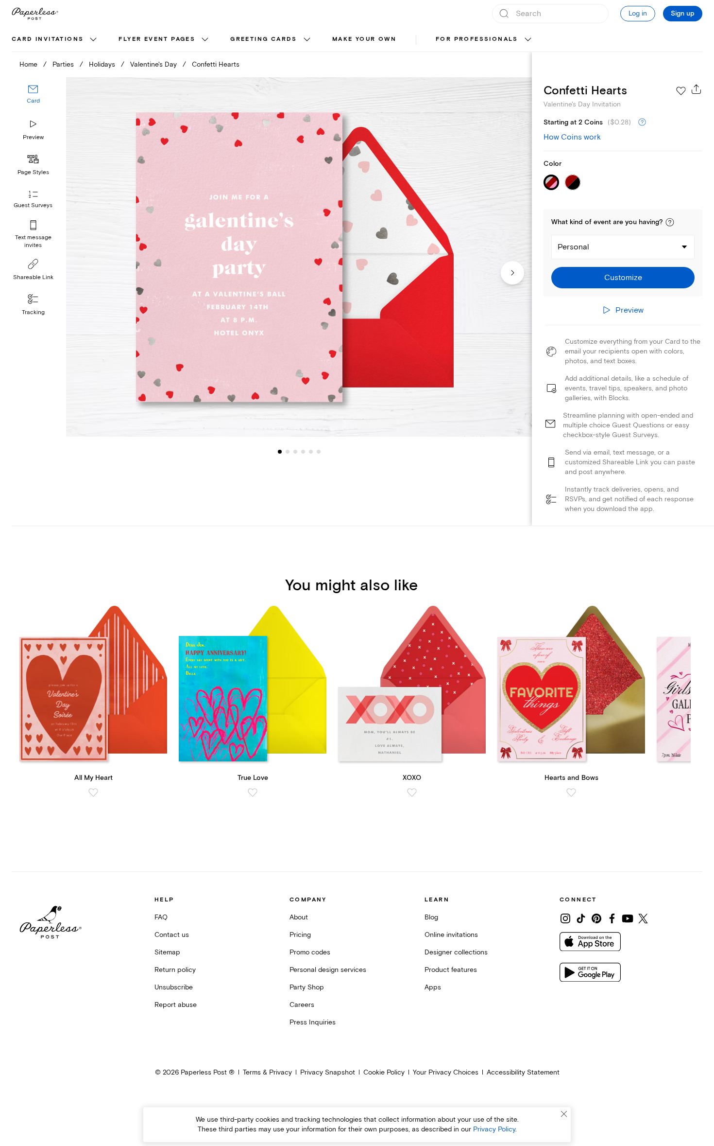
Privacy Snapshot (327, 1072)
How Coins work (572, 137)
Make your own (364, 39)
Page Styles (33, 172)
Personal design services (327, 970)
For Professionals (477, 39)
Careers (301, 1005)
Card (33, 101)
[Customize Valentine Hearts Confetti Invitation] (299, 257)
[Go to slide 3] (287, 451)
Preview (33, 137)
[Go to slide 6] (311, 451)
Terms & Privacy (267, 1072)
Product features (451, 970)
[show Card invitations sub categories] (93, 40)
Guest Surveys (33, 205)
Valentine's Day (153, 64)
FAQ (161, 917)
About (298, 917)
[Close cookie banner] (564, 1114)
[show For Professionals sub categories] (528, 40)
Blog (431, 917)
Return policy (175, 970)
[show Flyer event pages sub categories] (205, 40)
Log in (638, 13)
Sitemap (167, 952)
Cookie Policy (384, 1072)
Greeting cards (263, 39)
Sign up (683, 13)
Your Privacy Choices (445, 1072)
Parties (63, 64)
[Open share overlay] (696, 89)
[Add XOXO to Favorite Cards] (412, 792)
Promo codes (309, 952)
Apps (433, 987)
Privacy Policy (494, 1129)
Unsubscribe (173, 987)
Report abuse (175, 1005)
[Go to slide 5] (303, 451)
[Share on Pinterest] (596, 918)
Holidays (102, 64)
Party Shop (306, 987)
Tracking (33, 312)
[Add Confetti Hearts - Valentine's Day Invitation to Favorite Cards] (681, 91)
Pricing (300, 935)
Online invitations (451, 935)
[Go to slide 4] (295, 451)
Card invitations (48, 39)
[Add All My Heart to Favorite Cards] (93, 792)
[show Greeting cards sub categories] (307, 40)
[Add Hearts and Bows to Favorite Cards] (571, 792)
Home (28, 64)
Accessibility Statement (523, 1072)
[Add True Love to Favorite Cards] (252, 792)
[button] (670, 222)
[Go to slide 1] (280, 451)
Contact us (171, 935)
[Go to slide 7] (319, 451)
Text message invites (33, 241)
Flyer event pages (157, 39)
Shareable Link (33, 277)
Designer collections (456, 952)
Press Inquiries (312, 1022)
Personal (573, 247)
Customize (623, 277)
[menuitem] (55, 40)
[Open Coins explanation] (642, 122)
